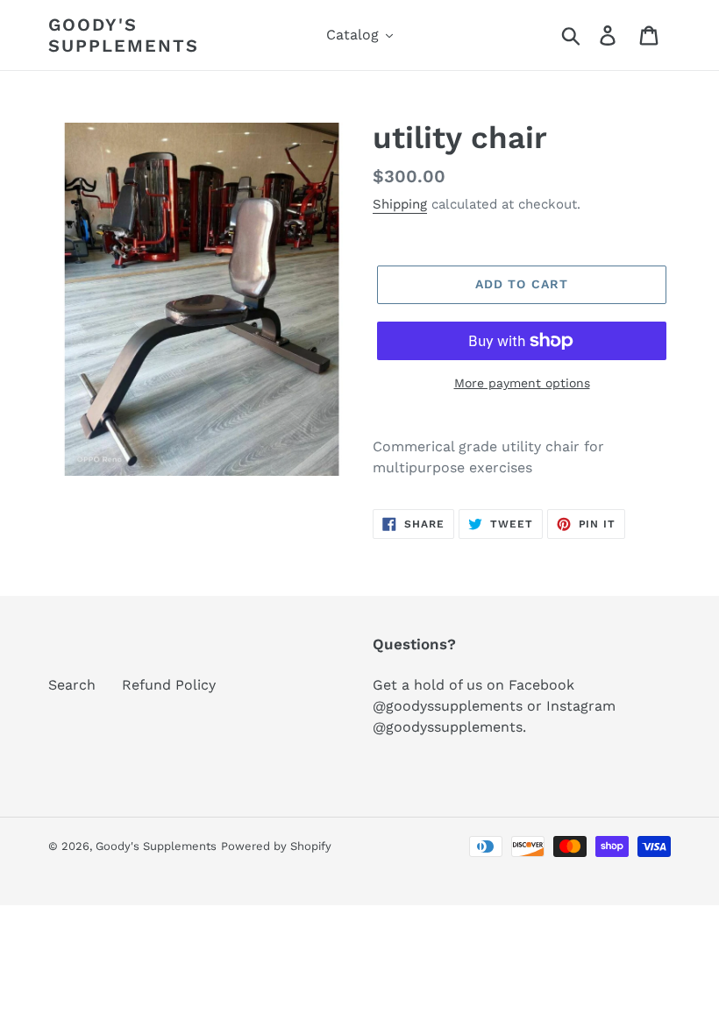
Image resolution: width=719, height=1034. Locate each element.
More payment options (522, 383)
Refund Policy (169, 684)
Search (72, 684)
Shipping (400, 204)
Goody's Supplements (123, 35)
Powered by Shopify (276, 846)
